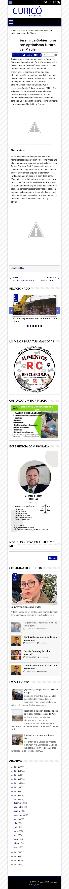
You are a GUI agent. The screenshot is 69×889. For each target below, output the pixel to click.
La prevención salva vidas (26, 607)
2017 (16, 852)
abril (16, 835)
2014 (16, 864)
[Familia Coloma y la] (16, 655)
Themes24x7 (34, 887)
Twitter (45, 2)
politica (21, 268)
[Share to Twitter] (18, 313)
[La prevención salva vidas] (34, 588)
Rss (58, 2)
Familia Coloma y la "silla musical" (36, 653)
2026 (16, 767)
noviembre (19, 807)
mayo (16, 831)
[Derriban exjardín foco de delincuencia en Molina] (34, 305)
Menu (10, 2)
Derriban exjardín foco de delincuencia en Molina (34, 320)
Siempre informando (20, 882)
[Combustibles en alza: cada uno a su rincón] (16, 641)
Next (11, 310)
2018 (16, 799)
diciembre (18, 803)
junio (16, 827)
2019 (16, 795)
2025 (16, 771)
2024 (16, 775)
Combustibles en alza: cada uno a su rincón (40, 638)
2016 (16, 856)
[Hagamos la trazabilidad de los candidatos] (16, 627)
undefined (43, 629)
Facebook (50, 2)
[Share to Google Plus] (21, 313)
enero (16, 847)
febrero (17, 843)
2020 (16, 791)
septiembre (19, 815)
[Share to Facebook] (14, 313)
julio (16, 823)
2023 (16, 779)
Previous (57, 310)
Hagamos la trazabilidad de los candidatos (40, 624)
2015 (16, 860)
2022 (16, 783)
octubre (17, 811)
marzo (17, 839)
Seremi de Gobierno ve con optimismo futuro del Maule (37, 45)
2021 (16, 787)
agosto (17, 819)
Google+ (54, 2)
